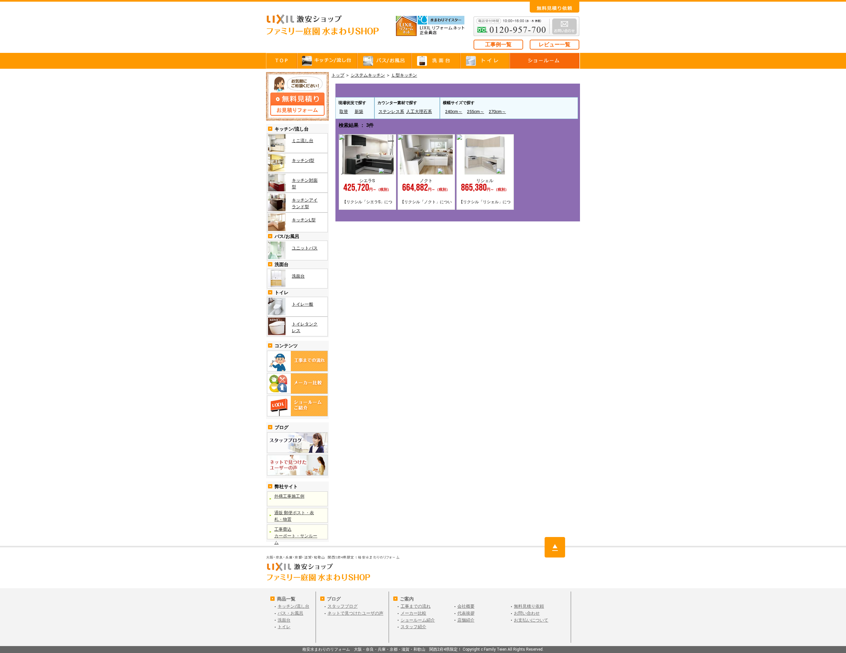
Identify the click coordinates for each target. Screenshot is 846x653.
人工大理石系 (419, 111)
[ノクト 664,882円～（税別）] (426, 173)
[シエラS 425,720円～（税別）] (367, 173)
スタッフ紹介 (413, 626)
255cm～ (475, 111)
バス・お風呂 (385, 61)
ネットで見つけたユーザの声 (297, 465)
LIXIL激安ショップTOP (329, 30)
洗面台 (436, 61)
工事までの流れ (297, 361)
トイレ (485, 61)
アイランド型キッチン (506, 89)
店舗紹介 (466, 620)
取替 (343, 111)
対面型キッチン (457, 89)
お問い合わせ (554, 7)
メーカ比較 (297, 383)
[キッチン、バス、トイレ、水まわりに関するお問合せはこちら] (457, 327)
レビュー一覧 (554, 44)
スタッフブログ (297, 442)
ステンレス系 (391, 111)
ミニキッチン (359, 89)
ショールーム (545, 61)
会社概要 (466, 606)
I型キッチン (408, 89)
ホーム (281, 61)
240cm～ (453, 111)
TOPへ (555, 547)
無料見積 (297, 96)
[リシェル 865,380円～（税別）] (485, 173)
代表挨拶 (466, 613)
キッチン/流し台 (293, 606)
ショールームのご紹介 (297, 406)
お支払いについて (531, 620)
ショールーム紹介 (418, 620)
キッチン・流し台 (327, 61)
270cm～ (497, 111)
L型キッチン (555, 89)
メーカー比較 (413, 613)
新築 (359, 111)
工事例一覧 (498, 44)
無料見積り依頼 (529, 606)
